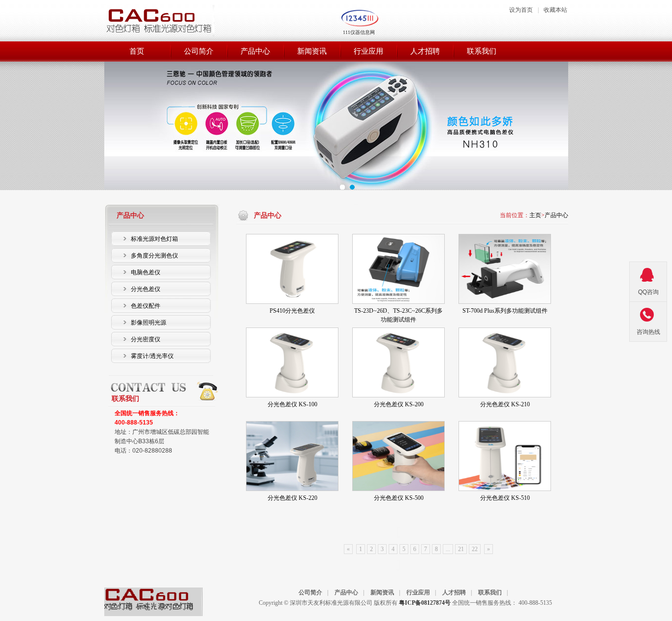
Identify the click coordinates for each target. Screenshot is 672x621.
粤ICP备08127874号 (425, 602)
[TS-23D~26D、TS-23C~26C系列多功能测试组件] (398, 269)
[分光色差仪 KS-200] (398, 362)
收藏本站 (555, 9)
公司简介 (310, 592)
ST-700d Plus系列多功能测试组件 (505, 310)
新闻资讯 (382, 592)
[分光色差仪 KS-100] (292, 362)
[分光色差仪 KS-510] (504, 456)
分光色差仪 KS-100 (292, 404)
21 (461, 549)
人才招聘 (454, 592)
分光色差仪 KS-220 (292, 497)
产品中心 (556, 215)
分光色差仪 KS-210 (505, 404)
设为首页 (521, 9)
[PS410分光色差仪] (292, 269)
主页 (535, 215)
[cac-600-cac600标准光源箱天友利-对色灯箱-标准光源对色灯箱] (148, 610)
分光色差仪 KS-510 (505, 497)
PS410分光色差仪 (292, 310)
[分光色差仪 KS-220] (292, 456)
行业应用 (418, 592)
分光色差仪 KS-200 (399, 404)
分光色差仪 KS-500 (399, 497)
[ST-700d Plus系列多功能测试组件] (504, 269)
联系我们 (490, 592)
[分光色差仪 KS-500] (398, 456)
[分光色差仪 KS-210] (504, 362)
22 (475, 549)
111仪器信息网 (359, 32)
